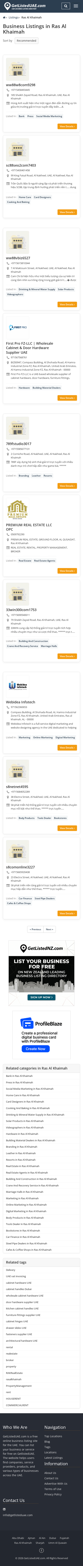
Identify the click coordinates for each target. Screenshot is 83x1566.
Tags (47, 1447)
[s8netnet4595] (17, 771)
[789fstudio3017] (17, 428)
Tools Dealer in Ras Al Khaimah (23, 1224)
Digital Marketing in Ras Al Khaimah (26, 1211)
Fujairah (64, 1538)
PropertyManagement (19, 1386)
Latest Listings (53, 1457)
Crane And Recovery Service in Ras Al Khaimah (32, 1185)
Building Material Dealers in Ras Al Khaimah (30, 1140)
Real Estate (25, 560)
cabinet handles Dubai (18, 1289)
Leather (36, 475)
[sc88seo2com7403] (17, 149)
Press (30, 116)
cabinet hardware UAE (18, 1282)
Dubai (52, 1538)
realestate (11, 1353)
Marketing (24, 737)
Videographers (15, 294)
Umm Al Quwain (57, 1543)
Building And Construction (33, 641)
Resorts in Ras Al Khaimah (21, 1159)
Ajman (31, 1538)
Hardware (24, 387)
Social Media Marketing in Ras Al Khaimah (29, 1088)
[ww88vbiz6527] (17, 242)
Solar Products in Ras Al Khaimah (25, 1121)
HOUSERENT (13, 1398)
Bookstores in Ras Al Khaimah (23, 1230)
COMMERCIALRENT (17, 1405)
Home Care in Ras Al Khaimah (23, 1095)
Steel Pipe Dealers (45, 898)
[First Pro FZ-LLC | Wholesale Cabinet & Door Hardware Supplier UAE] (17, 327)
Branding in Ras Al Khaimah (21, 1146)
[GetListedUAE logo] (24, 6)
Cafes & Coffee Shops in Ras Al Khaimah (29, 1249)
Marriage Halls (49, 646)
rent (8, 1392)
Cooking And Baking (18, 202)
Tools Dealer (44, 818)
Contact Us (51, 1478)
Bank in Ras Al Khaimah (19, 1076)
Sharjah (40, 1543)
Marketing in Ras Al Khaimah (22, 1198)
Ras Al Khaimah (23, 1543)
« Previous (35, 929)
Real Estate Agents (44, 560)
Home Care (25, 197)
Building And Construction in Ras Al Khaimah (31, 1179)
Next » (49, 929)
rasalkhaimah (13, 1379)
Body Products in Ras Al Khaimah (25, 1217)
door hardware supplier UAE (22, 1302)
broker (10, 1360)
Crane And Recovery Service (22, 646)
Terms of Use (52, 1489)
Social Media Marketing (49, 116)
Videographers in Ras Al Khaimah (25, 1127)
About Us (50, 1473)
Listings (14, 17)
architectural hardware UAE (21, 1340)
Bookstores (60, 818)
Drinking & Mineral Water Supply (37, 289)
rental (9, 1347)
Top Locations (53, 1436)
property (11, 1366)
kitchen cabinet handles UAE (22, 1308)
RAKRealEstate (14, 1373)
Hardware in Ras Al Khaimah (22, 1134)
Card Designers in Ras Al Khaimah (25, 1101)
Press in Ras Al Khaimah (19, 1082)
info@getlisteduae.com (18, 1515)
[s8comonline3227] (17, 851)
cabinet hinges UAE (17, 1321)
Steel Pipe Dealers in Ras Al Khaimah (26, 1243)
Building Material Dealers (47, 387)
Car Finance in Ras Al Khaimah (23, 1237)
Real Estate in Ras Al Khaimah (22, 1166)
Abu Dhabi (18, 1538)
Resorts (48, 475)
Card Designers (42, 197)
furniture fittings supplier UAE (23, 1315)
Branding (24, 475)
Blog (47, 1441)
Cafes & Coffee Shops (19, 903)
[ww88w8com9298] (17, 69)
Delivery (10, 1270)
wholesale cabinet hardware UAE (24, 1295)
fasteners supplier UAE (19, 1334)
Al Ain (42, 1538)
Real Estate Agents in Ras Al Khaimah (27, 1172)
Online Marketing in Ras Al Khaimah (26, 1204)
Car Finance (25, 898)
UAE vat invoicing (16, 1276)
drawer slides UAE (16, 1328)
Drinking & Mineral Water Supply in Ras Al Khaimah (35, 1114)
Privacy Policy (53, 1494)
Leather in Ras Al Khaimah (21, 1153)
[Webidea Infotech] (17, 686)
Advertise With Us (55, 1483)
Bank (22, 116)
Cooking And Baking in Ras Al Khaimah (28, 1108)
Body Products (27, 818)
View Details (67, 126)
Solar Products (66, 289)
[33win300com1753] (17, 594)
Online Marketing (43, 737)
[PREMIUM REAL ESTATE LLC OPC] (17, 509)
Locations (50, 1452)
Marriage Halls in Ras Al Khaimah (24, 1191)
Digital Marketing (65, 737)
